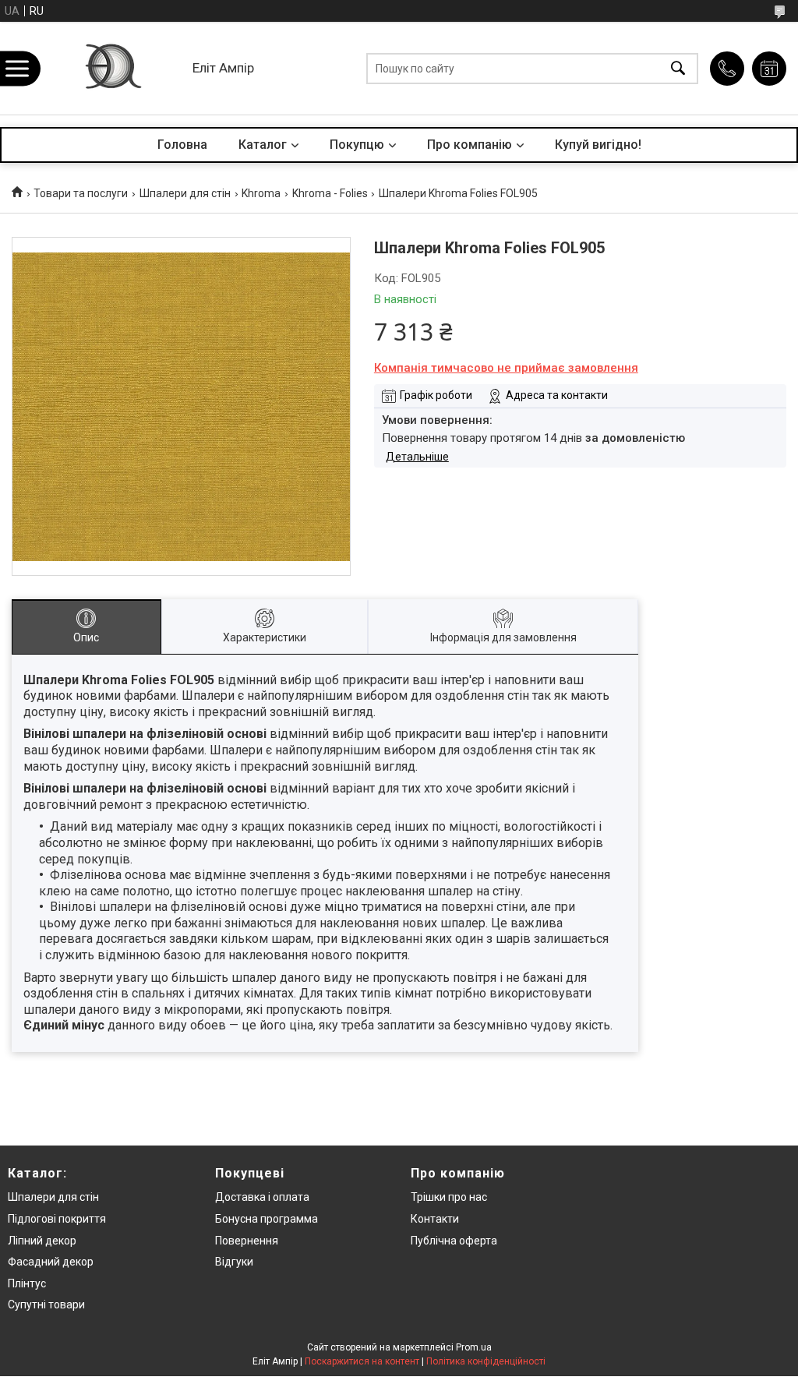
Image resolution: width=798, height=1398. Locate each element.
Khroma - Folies (330, 193)
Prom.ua (474, 1347)
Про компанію (469, 144)
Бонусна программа (266, 1219)
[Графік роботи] (769, 68)
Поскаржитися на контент (362, 1361)
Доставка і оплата (262, 1197)
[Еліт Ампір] (112, 68)
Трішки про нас (449, 1197)
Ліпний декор (42, 1240)
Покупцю (357, 144)
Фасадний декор (51, 1261)
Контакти (435, 1219)
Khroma (261, 193)
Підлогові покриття (57, 1219)
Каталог (262, 144)
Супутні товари (46, 1304)
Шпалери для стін (185, 193)
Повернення (246, 1240)
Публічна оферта (454, 1240)
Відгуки (234, 1261)
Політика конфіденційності (486, 1361)
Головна (182, 144)
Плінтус (27, 1283)
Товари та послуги (81, 193)
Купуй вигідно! (598, 144)
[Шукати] (678, 68)
